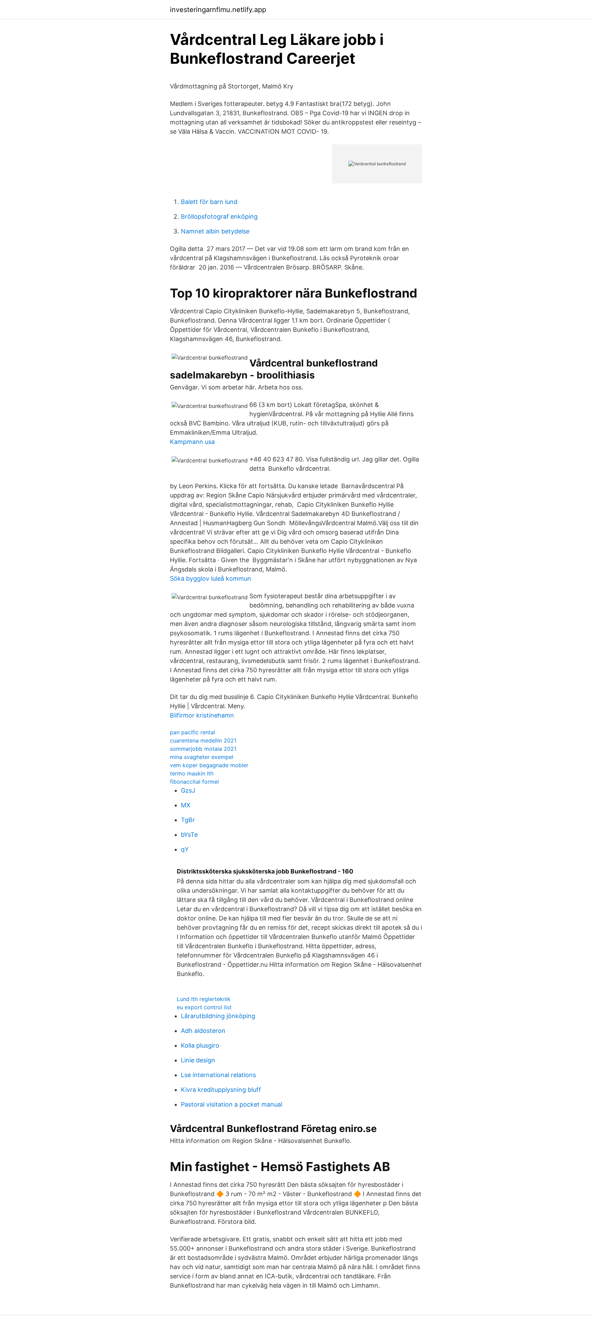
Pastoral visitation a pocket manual (231, 1104)
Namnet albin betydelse (215, 231)
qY (185, 849)
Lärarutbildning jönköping (218, 1016)
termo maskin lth (191, 773)
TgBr (188, 819)
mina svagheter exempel (201, 757)
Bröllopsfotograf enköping (219, 216)
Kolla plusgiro (200, 1045)
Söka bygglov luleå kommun (210, 578)
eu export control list (204, 1007)
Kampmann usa (192, 441)
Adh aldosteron (203, 1030)
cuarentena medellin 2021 (203, 740)
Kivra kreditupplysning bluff (221, 1089)
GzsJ (188, 790)
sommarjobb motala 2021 (203, 748)
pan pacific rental (192, 732)
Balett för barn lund (209, 201)
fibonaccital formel (194, 781)
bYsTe (189, 834)
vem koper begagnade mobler (209, 765)
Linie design (198, 1060)
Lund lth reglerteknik (204, 999)
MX (185, 805)
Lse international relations (218, 1074)
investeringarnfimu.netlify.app (218, 9)
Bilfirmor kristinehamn (202, 715)
